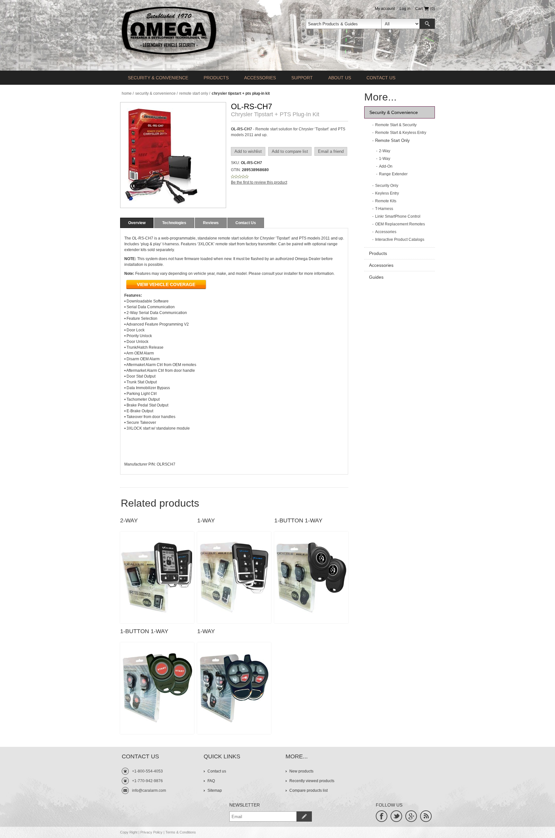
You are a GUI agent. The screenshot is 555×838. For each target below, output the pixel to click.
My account (385, 8)
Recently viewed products (311, 781)
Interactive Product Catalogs (399, 239)
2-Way (129, 520)
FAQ (211, 781)
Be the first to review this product (259, 182)
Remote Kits (385, 201)
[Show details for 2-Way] (157, 577)
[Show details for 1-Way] (234, 577)
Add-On (385, 166)
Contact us (380, 77)
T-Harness (384, 208)
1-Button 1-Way (298, 520)
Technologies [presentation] (174, 223)
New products (301, 771)
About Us (339, 77)
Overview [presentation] (136, 223)
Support (302, 77)
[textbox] (344, 24)
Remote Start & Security (396, 125)
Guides (376, 277)
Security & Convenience (158, 77)
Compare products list (308, 790)
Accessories (260, 77)
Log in (405, 8)
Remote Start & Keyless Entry (400, 132)
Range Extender (393, 174)
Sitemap (214, 790)
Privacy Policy (151, 832)
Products (216, 77)
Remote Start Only (392, 140)
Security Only (386, 185)
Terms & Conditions (180, 832)
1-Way (206, 520)
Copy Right (128, 832)
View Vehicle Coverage (166, 284)
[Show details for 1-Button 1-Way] (311, 577)
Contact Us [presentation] (245, 223)
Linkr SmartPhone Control (397, 216)
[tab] (137, 223)
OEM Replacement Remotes (400, 224)
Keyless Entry (387, 193)
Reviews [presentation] (211, 223)
